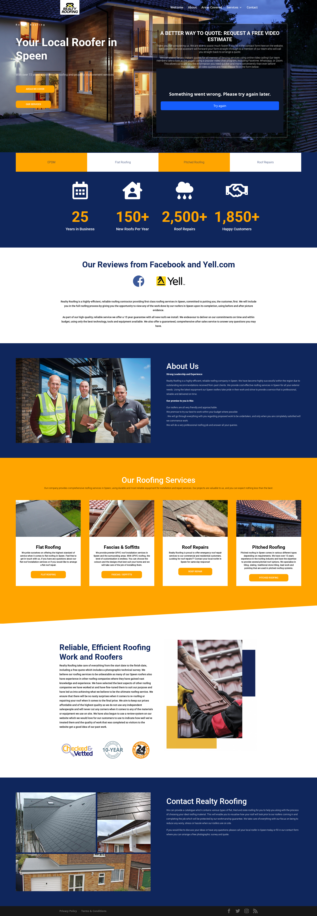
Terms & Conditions (93, 911)
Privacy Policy (68, 911)
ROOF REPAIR (195, 571)
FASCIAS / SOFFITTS (122, 574)
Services (232, 7)
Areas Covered (211, 7)
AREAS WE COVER (35, 89)
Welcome (176, 7)
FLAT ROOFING (48, 574)
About (192, 7)
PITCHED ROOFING (268, 577)
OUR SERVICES (33, 104)
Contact (252, 7)
